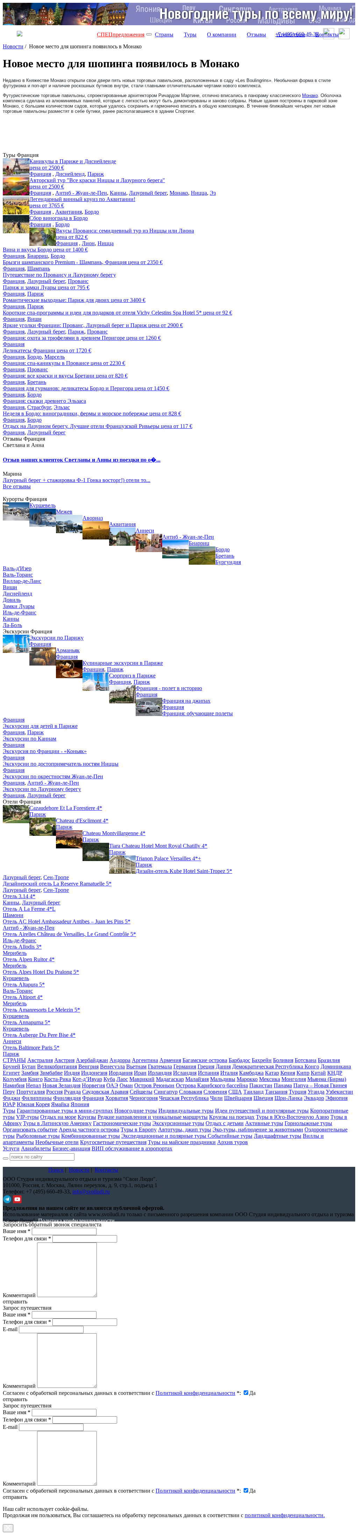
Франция (40, 174)
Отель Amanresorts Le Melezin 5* (41, 1010)
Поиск (56, 1170)
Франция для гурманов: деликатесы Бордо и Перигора (86, 388)
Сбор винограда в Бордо (58, 218)
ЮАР (9, 1104)
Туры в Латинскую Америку (57, 1123)
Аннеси (145, 531)
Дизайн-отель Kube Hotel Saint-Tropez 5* (184, 871)
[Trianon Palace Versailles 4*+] (122, 864)
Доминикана (336, 1066)
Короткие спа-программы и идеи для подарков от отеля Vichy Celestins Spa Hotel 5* (117, 313)
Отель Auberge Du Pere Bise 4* (39, 1035)
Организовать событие (30, 1130)
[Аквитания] (96, 530)
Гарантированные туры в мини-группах (65, 1111)
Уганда (316, 1092)
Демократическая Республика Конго (275, 1066)
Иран (140, 1073)
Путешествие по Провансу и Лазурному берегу (59, 275)
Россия (54, 1092)
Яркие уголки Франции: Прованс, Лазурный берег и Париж (93, 325)
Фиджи (11, 1098)
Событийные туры (230, 1136)
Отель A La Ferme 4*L (29, 909)
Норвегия (93, 1085)
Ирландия (160, 1073)
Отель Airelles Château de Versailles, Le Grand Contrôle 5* (69, 934)
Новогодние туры (135, 1111)
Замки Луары (19, 606)
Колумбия (15, 1079)
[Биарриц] (175, 549)
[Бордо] (202, 555)
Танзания (276, 1092)
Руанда (72, 1092)
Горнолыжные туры (308, 1123)
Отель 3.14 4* (19, 896)
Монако (310, 95)
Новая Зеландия (61, 1085)
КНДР (334, 1073)
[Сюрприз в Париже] (96, 682)
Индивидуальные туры (186, 1111)
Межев (64, 512)
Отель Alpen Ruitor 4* (29, 959)
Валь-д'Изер (17, 568)
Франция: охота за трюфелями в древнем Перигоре (82, 338)
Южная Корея (33, 1104)
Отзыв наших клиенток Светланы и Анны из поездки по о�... (81, 460)
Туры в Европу (139, 1130)
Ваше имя (16, 1231)
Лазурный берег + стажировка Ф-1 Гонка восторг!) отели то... (76, 480)
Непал (33, 1085)
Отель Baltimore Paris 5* (31, 1048)
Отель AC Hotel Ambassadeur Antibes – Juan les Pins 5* (66, 921)
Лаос (122, 1079)
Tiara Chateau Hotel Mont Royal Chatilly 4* (158, 846)
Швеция (263, 1098)
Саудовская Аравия (105, 1092)
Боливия (283, 1060)
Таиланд (253, 1092)
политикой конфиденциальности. (285, 1515)
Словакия (190, 1092)
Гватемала (160, 1066)
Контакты (327, 34)
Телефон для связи (27, 1238)
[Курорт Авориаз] (69, 524)
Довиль (12, 600)
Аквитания (68, 212)
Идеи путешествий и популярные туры (262, 1111)
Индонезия (94, 1073)
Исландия (184, 1073)
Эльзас (62, 407)
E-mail (10, 1329)
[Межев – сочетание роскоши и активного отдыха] (42, 518)
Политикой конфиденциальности (195, 1393)
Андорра (119, 1060)
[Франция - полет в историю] (122, 694)
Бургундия (228, 562)
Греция (206, 1066)
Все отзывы (17, 486)
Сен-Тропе (56, 877)
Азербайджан (92, 1060)
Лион (88, 243)
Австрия (64, 1060)
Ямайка (60, 1104)
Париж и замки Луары (46, 287)
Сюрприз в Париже (132, 676)
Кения (287, 1073)
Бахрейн (262, 1060)
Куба (109, 1079)
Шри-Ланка (288, 1098)
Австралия (40, 1060)
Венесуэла (112, 1066)
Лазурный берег (148, 193)
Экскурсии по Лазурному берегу (42, 789)
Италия (229, 1073)
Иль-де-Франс (19, 612)
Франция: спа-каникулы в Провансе (64, 363)
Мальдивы (222, 1079)
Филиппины (37, 1098)
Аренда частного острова (89, 1130)
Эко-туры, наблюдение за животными (258, 1130)
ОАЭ (112, 1085)
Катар (272, 1073)
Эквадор (314, 1098)
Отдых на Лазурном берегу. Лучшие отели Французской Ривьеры (97, 426)
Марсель (54, 357)
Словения (215, 1092)
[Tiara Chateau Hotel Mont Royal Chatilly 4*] (96, 852)
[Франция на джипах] (149, 707)
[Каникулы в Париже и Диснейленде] (16, 167)
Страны (164, 34)
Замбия (29, 1073)
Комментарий (19, 1295)
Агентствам (291, 34)
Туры (190, 34)
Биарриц (37, 256)
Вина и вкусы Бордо (45, 250)
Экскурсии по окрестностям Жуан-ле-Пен (53, 776)
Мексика (269, 1079)
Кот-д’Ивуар (87, 1079)
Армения (170, 1060)
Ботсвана (305, 1060)
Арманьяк (68, 650)
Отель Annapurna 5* (26, 1022)
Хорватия (116, 1098)
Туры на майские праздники (182, 1142)
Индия (72, 1073)
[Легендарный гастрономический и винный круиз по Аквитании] (16, 205)
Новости (13, 46)
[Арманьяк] (42, 656)
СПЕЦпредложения (120, 34)
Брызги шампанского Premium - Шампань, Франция (83, 262)
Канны (118, 193)
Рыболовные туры (38, 1136)
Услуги (11, 1148)
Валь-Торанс (18, 575)
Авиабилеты (36, 1148)
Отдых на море (58, 1117)
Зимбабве (51, 1073)
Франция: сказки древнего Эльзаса (44, 401)
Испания (208, 1073)
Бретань (36, 382)
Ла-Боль (12, 625)
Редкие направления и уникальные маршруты (153, 1117)
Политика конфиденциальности (76, 1221)
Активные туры (264, 1123)
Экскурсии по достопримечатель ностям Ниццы (61, 764)
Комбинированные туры (90, 1136)
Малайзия (197, 1079)
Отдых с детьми (225, 1123)
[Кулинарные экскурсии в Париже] (69, 669)
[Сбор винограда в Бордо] (16, 224)
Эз (213, 193)
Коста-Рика (57, 1079)
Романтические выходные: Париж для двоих (74, 300)
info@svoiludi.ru (91, 1192)
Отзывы (256, 34)
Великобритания (57, 1066)
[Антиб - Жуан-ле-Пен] (149, 543)
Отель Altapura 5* (24, 984)
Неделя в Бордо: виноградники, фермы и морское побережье (92, 414)
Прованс (78, 281)
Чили (216, 1098)
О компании (221, 34)
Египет (11, 1073)
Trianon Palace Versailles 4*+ (168, 858)
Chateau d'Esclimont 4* (82, 821)
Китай (318, 1073)
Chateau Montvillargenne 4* (114, 833)
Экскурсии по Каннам (29, 739)
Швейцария (238, 1098)
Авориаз (93, 518)
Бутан (29, 1066)
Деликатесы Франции (47, 350)
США (235, 1092)
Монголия (293, 1079)
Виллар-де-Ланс (22, 581)
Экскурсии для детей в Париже (40, 726)
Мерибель (15, 953)
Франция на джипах (186, 701)
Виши (34, 319)
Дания (223, 1066)
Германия (184, 1066)
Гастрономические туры (122, 1123)
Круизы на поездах (232, 1117)
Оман (126, 1085)
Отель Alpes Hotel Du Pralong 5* (41, 972)
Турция (297, 1092)
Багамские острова (204, 1060)
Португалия (30, 1092)
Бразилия (329, 1060)
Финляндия (67, 1098)
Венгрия (88, 1066)
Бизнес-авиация (71, 1148)
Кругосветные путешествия (113, 1142)
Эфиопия (336, 1098)
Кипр (302, 1073)
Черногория (143, 1098)
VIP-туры (27, 1117)
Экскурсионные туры (178, 1123)
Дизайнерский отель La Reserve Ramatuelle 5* (57, 884)
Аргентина (145, 1060)
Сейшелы (141, 1092)
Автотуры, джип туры (184, 1130)
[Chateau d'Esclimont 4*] (42, 827)
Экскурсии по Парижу (56, 638)
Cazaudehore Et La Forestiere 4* (65, 808)
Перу (9, 1092)
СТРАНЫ (14, 1060)
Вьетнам (136, 1066)
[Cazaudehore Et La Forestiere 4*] (16, 814)
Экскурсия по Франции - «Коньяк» (45, 751)
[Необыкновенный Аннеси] (122, 537)
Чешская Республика (184, 1098)
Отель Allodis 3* (22, 947)
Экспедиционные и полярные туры (164, 1136)
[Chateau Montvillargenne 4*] (69, 839)
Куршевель (42, 505)
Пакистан (260, 1085)
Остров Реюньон (154, 1085)
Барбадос (239, 1060)
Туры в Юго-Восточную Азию (292, 1117)
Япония (80, 1104)
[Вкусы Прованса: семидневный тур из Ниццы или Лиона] (42, 237)
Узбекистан (339, 1092)
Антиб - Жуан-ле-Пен (81, 193)
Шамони (13, 915)
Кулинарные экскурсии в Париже (123, 663)
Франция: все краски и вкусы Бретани (65, 376)
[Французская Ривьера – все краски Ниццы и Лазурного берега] (16, 186)
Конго (35, 1079)
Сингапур (166, 1092)
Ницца (199, 193)
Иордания (121, 1073)
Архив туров (232, 1142)
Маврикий (142, 1079)
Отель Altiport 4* (23, 997)
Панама (283, 1085)
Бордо (92, 212)
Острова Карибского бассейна (212, 1085)
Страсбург (39, 407)
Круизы (87, 1117)
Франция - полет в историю (169, 688)
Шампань (38, 268)
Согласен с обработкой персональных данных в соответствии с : (122, 1393)
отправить (15, 1497)
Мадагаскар (170, 1079)
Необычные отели (57, 1142)
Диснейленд (70, 174)
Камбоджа (251, 1073)
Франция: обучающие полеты (197, 713)
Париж (95, 174)
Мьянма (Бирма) (326, 1079)
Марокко (247, 1079)
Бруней (11, 1066)
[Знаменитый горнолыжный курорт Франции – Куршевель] (16, 511)
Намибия (13, 1085)
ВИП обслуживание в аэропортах (132, 1148)
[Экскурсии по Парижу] (16, 644)
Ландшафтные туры (277, 1136)
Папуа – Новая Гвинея (320, 1085)
